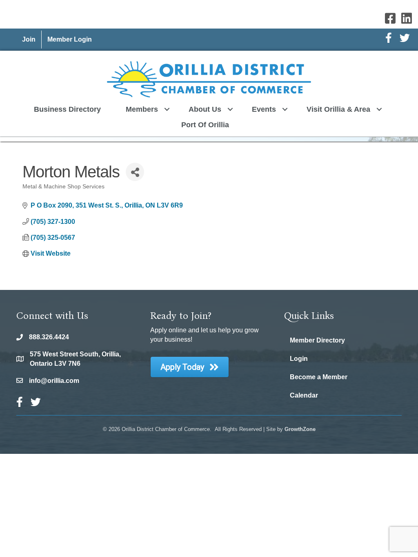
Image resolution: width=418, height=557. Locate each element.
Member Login (69, 39)
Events (264, 109)
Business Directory (67, 109)
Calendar (304, 395)
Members (142, 109)
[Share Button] (135, 172)
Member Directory (317, 340)
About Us (205, 109)
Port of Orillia (205, 125)
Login (299, 358)
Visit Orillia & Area (338, 109)
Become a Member (318, 377)
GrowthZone (300, 429)
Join (29, 39)
